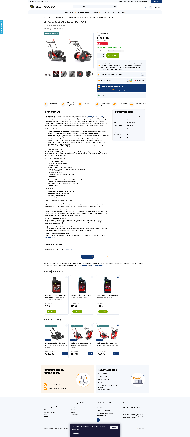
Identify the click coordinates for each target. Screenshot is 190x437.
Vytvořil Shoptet (142, 428)
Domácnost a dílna (75, 411)
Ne (128, 132)
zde (78, 429)
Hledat (115, 6)
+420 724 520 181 (105, 90)
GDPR (45, 414)
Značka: (47, 29)
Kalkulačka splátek (103, 43)
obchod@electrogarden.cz (122, 90)
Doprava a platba (122, 1)
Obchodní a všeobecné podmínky (53, 406)
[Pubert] (142, 74)
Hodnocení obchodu (49, 412)
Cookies (46, 416)
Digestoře (72, 412)
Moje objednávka (143, 1)
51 (127, 134)
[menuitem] (70, 12)
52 (127, 138)
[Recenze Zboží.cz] (139, 80)
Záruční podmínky (83, 265)
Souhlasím (114, 427)
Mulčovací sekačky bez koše (133, 116)
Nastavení (76, 433)
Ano (128, 128)
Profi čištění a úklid (75, 407)
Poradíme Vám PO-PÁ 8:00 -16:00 (42, 1)
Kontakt (136, 1)
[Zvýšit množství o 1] (104, 54)
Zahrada (72, 409)
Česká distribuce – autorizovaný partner (111, 74)
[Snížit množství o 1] (104, 57)
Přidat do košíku (113, 55)
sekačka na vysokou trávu (95, 116)
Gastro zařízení (74, 406)
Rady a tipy (130, 1)
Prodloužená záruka (97, 265)
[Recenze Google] (130, 80)
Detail (64, 353)
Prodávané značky (75, 414)
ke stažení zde (68, 249)
